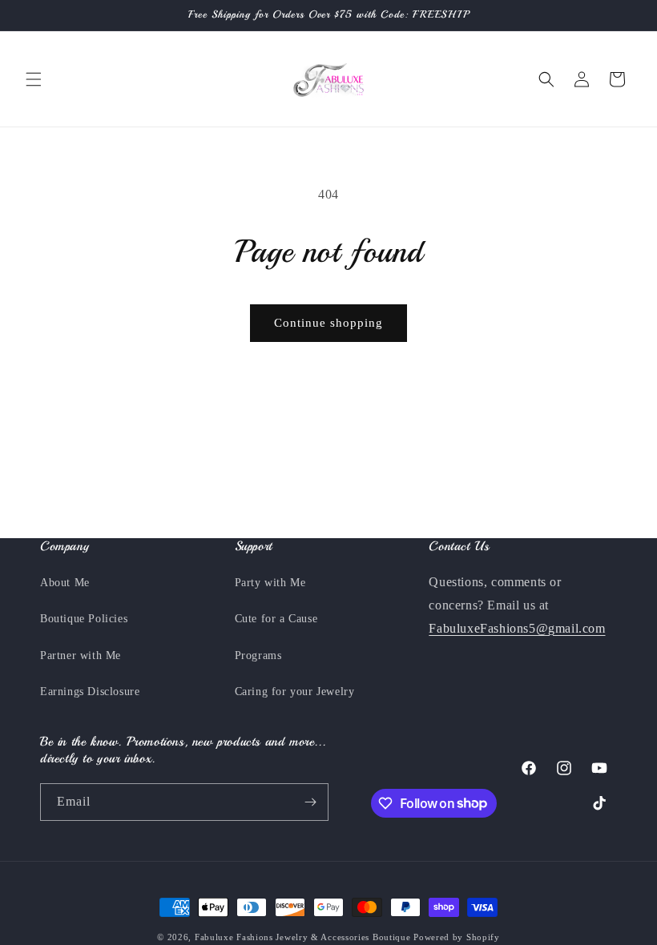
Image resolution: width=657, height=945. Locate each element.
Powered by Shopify (456, 937)
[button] (33, 79)
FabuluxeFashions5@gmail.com (517, 628)
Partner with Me (80, 655)
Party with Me (270, 583)
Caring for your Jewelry (295, 692)
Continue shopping (328, 322)
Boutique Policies (83, 619)
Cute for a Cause (276, 619)
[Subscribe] (310, 802)
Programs (258, 655)
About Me (65, 583)
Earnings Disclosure (89, 692)
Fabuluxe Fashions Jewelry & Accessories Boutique (304, 937)
